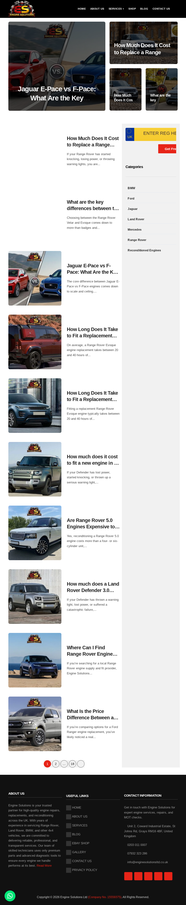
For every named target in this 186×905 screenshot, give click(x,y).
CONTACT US (161, 8)
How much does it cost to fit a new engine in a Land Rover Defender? (92, 463)
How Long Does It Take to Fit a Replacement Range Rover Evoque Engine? (57, 98)
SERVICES (79, 825)
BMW (131, 188)
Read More (44, 865)
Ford (131, 198)
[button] (99, 66)
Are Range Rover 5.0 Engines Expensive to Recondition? (91, 527)
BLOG (144, 8)
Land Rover (136, 219)
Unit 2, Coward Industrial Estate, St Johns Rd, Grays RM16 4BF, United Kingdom (149, 831)
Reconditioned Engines (144, 250)
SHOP (132, 8)
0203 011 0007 (136, 845)
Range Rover (137, 240)
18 (72, 764)
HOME (82, 8)
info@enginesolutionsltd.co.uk (147, 862)
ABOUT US (97, 8)
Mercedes (134, 229)
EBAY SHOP (80, 843)
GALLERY (78, 852)
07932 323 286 (136, 853)
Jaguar (133, 208)
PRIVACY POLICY (84, 870)
